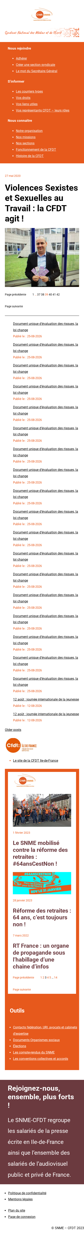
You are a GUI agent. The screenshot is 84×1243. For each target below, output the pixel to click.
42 (58, 294)
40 (50, 294)
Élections (19, 1046)
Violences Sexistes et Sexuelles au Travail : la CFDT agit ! (41, 203)
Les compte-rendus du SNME (34, 1052)
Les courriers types (29, 91)
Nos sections (25, 143)
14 (55, 977)
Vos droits (23, 98)
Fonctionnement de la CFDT (36, 150)
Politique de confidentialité (27, 1193)
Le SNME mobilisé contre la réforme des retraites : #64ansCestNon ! (40, 853)
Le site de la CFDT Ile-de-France (35, 761)
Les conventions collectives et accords (40, 1059)
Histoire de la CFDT (30, 156)
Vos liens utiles (27, 104)
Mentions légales (20, 1199)
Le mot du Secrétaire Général (36, 71)
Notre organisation (29, 131)
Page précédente (15, 294)
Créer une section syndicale (35, 65)
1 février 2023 (21, 832)
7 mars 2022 (21, 935)
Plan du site (16, 1210)
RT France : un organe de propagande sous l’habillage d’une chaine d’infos (41, 956)
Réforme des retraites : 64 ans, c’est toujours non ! (42, 917)
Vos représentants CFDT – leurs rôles (42, 110)
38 (42, 294)
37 (38, 294)
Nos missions (25, 137)
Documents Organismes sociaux (36, 1040)
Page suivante (14, 306)
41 (54, 294)
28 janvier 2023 (22, 900)
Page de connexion (21, 1217)
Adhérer (21, 58)
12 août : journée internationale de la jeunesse (46, 699)
